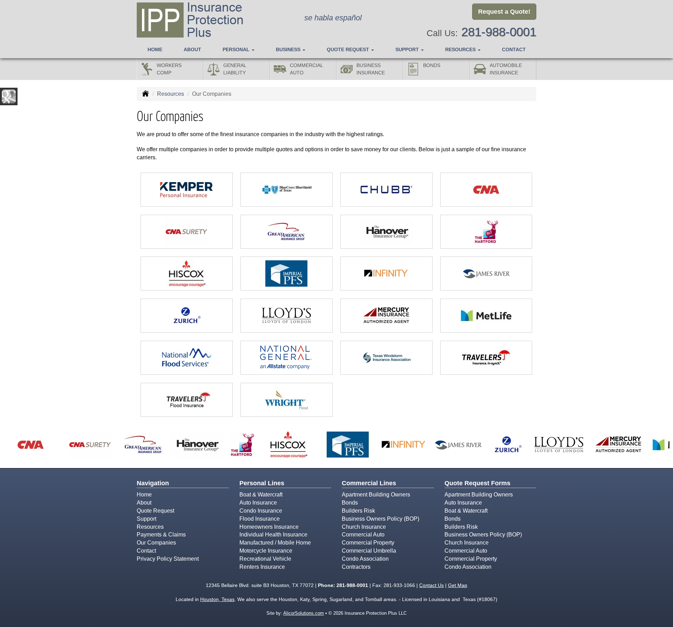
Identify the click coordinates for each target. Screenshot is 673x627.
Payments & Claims (161, 535)
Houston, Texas (217, 599)
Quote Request (155, 511)
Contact (514, 49)
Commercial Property (368, 543)
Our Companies (156, 543)
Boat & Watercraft (261, 495)
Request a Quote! (504, 11)
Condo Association (365, 559)
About (192, 49)
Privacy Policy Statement (168, 559)
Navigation (153, 483)
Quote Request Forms (477, 483)
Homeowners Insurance (269, 527)
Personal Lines (261, 483)
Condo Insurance (260, 511)
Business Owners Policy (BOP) (380, 519)
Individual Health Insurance (273, 535)
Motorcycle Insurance (265, 551)
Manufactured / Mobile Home (275, 543)
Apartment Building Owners (376, 495)
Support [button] (407, 49)
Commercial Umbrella (369, 551)
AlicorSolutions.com (303, 613)
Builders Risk (358, 511)
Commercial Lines (369, 483)
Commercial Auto (363, 535)
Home (155, 49)
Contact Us (431, 585)
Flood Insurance (259, 519)
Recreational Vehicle (265, 559)
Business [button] (289, 49)
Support (146, 519)
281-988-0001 (498, 32)
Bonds (350, 503)
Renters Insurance (262, 567)
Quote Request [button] (349, 49)
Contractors (356, 567)
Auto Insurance (258, 503)
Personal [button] (237, 49)
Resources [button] (461, 49)
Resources (170, 94)
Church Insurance (364, 527)
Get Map (457, 585)
